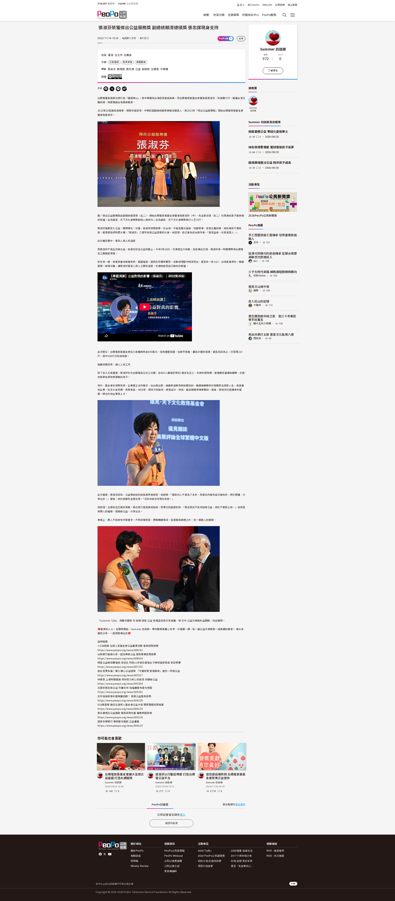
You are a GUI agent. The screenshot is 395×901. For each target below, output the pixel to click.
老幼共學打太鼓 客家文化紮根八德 (271, 334)
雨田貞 (257, 338)
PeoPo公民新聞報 (174, 850)
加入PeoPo (254, 5)
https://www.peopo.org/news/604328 (120, 700)
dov (255, 261)
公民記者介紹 (171, 866)
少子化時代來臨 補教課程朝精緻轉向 (272, 272)
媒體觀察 (141, 62)
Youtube (110, 854)
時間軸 (134, 861)
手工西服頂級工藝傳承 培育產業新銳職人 (272, 237)
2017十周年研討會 (241, 855)
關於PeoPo (137, 850)
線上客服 (292, 5)
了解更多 (273, 70)
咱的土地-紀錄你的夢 (210, 861)
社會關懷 (114, 62)
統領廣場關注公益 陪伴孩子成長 (269, 163)
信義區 (128, 55)
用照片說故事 (205, 866)
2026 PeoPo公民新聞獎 (211, 855)
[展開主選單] (292, 15)
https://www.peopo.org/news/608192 (120, 650)
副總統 (146, 69)
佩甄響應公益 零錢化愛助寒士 (268, 131)
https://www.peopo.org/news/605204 (120, 683)
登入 (242, 5)
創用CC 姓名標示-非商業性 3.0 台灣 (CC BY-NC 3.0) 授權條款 (115, 76)
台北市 (118, 55)
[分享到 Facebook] (106, 89)
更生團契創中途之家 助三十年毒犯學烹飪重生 (272, 318)
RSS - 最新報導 (275, 850)
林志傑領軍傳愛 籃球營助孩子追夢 (271, 147)
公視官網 (280, 5)
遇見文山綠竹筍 (258, 286)
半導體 (164, 69)
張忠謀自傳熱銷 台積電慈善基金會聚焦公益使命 (225, 776)
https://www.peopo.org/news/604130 (120, 725)
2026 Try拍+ (205, 850)
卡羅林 (257, 305)
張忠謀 (130, 69)
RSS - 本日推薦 (275, 855)
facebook (100, 854)
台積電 (155, 69)
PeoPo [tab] (160, 804)
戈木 (255, 242)
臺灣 (110, 55)
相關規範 (136, 855)
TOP (293, 883)
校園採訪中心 (250, 15)
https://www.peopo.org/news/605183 (120, 692)
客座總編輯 (170, 871)
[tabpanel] (171, 814)
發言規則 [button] (240, 804)
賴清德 (121, 69)
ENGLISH (267, 5)
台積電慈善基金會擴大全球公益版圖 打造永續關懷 (124, 776)
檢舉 (241, 38)
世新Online (259, 275)
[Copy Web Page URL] (124, 89)
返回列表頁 (171, 823)
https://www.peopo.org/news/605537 (120, 675)
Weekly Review (140, 866)
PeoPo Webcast (173, 855)
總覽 (206, 15)
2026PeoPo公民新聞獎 (262, 215)
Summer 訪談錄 (113, 782)
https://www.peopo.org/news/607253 (120, 667)
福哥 (255, 290)
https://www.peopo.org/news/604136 (120, 717)
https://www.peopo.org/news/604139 (120, 709)
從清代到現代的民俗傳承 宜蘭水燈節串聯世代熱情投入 (272, 255)
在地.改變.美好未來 (241, 861)
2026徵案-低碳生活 (242, 850)
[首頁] (112, 15)
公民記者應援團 (173, 861)
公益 (138, 69)
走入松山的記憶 (258, 301)
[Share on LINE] (118, 89)
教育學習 (127, 62)
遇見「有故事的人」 (242, 866)
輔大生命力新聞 (262, 323)
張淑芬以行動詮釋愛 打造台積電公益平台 (175, 776)
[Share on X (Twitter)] (112, 89)
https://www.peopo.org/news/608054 (120, 658)
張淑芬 (112, 69)
